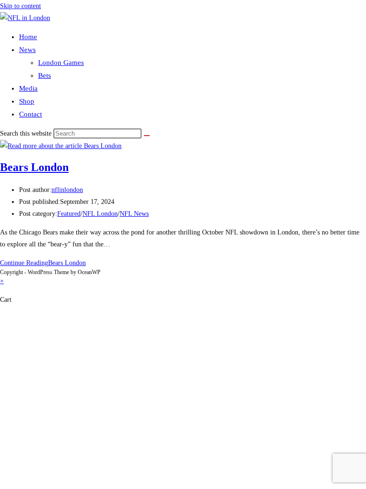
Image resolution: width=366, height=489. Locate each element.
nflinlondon (67, 189)
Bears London (34, 167)
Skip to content (20, 6)
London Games (61, 62)
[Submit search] (146, 136)
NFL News (134, 213)
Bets (44, 75)
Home (28, 37)
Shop (26, 101)
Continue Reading (43, 262)
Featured (69, 213)
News (27, 49)
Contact (30, 114)
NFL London (100, 213)
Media (28, 88)
